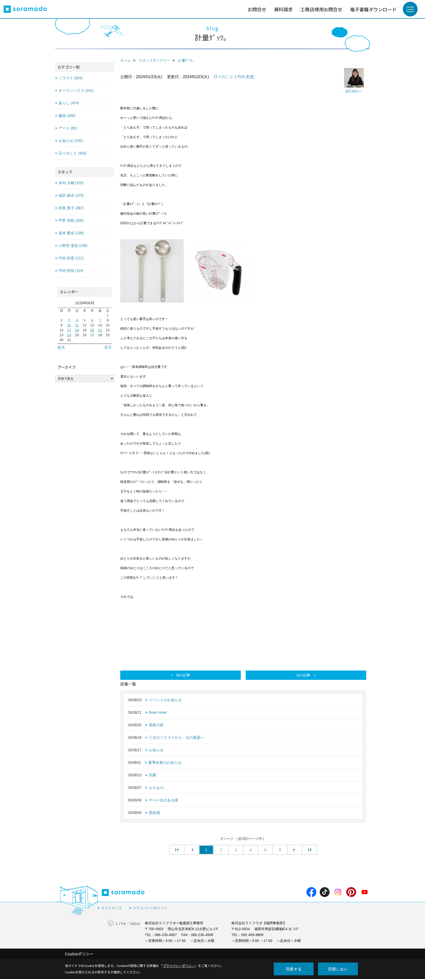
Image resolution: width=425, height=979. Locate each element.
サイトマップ (111, 908)
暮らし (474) (69, 103)
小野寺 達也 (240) (73, 245)
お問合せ (257, 9)
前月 (61, 347)
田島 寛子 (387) (71, 208)
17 (69, 330)
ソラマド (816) (71, 78)
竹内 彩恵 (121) (71, 258)
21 (100, 330)
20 (92, 330)
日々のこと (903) (72, 153)
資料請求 (283, 9)
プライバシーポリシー (150, 908)
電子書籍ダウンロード (373, 9)
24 (69, 335)
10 (69, 325)
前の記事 (183, 675)
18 (77, 330)
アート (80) (68, 128)
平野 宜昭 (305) (71, 220)
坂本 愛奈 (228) (71, 233)
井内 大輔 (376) (71, 183)
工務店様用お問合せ (321, 9)
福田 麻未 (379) (71, 195)
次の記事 (303, 675)
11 (77, 325)
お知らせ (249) (71, 141)
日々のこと (223, 77)
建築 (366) (67, 115)
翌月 (108, 347)
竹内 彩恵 (245, 77)
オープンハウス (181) (76, 90)
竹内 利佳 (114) (71, 270)
